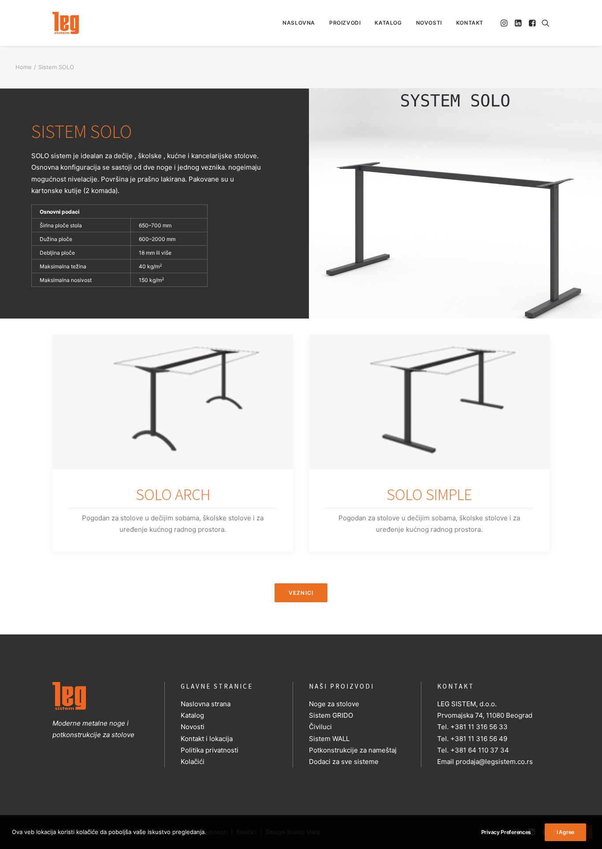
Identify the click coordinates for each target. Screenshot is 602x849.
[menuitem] (298, 23)
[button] (504, 23)
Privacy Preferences (506, 832)
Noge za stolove (334, 704)
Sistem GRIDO (331, 715)
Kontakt (469, 22)
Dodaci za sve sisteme (344, 761)
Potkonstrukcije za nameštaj (353, 750)
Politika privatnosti (209, 750)
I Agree (565, 832)
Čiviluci (320, 727)
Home (23, 66)
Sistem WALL (329, 738)
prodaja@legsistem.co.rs (494, 761)
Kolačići (192, 761)
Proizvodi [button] (344, 22)
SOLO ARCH (173, 494)
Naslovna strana (205, 704)
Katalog (388, 22)
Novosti (429, 22)
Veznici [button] (301, 592)
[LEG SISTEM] (65, 23)
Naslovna (298, 22)
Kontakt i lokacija (207, 738)
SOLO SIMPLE (429, 494)
